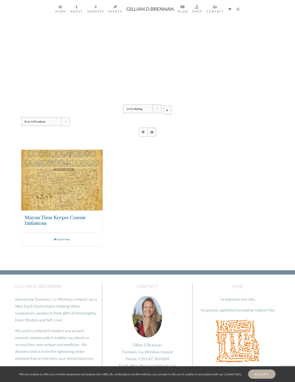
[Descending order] (167, 109)
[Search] (240, 9)
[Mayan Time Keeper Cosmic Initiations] (62, 180)
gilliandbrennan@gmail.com (153, 365)
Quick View (63, 239)
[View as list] (152, 132)
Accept (261, 374)
